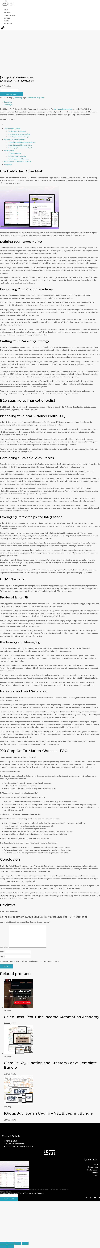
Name (2, 952)
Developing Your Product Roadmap (20, 134)
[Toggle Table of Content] (1, 124)
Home (6, 10)
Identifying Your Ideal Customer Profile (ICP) (22, 142)
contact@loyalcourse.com (15, 1144)
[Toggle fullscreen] (10, 1243)
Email (2, 957)
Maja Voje (40, 98)
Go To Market (31, 98)
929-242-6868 (11, 1141)
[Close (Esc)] (25, 1243)
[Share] (17, 1243)
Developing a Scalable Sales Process (21, 145)
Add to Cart (11, 94)
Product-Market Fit (15, 153)
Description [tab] (8, 102)
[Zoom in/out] (3, 1243)
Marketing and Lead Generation (19, 159)
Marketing (7, 12)
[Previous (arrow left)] (3, 1246)
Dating (6, 21)
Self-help (7, 18)
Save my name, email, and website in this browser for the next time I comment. (30, 961)
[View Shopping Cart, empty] (2, 28)
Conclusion (8, 164)
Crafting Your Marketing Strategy (19, 137)
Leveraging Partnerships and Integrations (22, 148)
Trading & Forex (9, 15)
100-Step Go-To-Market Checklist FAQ (18, 162)
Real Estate (8, 23)
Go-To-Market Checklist (13, 128)
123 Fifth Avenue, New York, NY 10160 (19, 1146)
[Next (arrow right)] (10, 1246)
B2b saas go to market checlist (15, 139)
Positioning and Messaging (18, 156)
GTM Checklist (9, 151)
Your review (4, 947)
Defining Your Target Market (17, 131)
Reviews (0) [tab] (8, 105)
